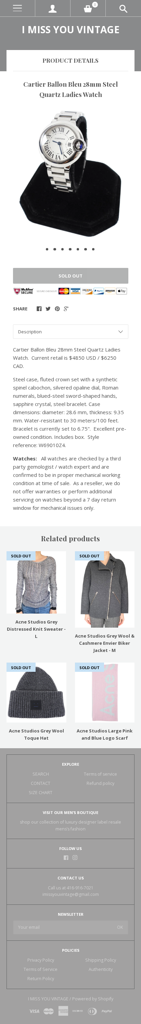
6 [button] (85, 249)
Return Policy (40, 979)
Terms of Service (40, 969)
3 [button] (62, 249)
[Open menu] (17, 8)
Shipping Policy (100, 960)
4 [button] (70, 249)
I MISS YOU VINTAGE (70, 29)
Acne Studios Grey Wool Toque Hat (36, 734)
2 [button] (54, 249)
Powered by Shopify (92, 999)
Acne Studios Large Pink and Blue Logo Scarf (104, 734)
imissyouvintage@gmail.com (70, 894)
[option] (70, 174)
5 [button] (78, 249)
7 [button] (93, 249)
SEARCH (41, 774)
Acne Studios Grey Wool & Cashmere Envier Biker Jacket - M (104, 643)
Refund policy (100, 783)
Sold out (70, 276)
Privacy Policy (40, 960)
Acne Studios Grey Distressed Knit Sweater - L (36, 629)
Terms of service (100, 774)
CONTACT (40, 783)
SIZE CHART (40, 792)
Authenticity (101, 969)
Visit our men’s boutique (70, 812)
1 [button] (47, 249)
